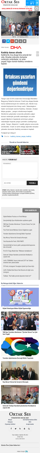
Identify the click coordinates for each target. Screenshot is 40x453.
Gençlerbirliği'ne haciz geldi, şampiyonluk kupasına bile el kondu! (19, 246)
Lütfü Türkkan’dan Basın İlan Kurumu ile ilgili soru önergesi (18, 271)
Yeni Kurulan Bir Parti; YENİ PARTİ (13, 241)
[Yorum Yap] (24, 41)
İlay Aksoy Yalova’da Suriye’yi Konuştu (15, 237)
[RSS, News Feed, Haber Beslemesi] (20, 428)
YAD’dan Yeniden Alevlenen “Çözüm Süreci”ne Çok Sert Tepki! (19, 225)
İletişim (10, 422)
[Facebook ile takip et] (11, 428)
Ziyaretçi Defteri (10, 424)
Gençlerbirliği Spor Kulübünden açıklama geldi (17, 220)
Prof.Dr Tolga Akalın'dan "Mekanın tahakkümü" (17, 251)
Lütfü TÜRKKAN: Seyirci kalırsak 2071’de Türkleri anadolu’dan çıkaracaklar (18, 261)
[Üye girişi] (24, 428)
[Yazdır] (20, 41)
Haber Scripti (21, 451)
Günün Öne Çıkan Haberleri (10, 445)
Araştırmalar (30, 424)
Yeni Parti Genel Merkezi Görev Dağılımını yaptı (17, 230)
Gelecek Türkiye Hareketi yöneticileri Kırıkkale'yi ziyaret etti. (17, 256)
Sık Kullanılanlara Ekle (30, 420)
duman (18, 136)
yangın (23, 136)
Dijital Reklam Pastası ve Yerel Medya (15, 216)
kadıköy (28, 136)
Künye (10, 420)
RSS (30, 422)
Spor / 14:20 (17, 8)
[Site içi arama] (29, 428)
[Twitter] (8, 41)
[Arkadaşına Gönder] (16, 41)
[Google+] (12, 41)
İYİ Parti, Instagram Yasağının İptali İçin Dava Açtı (18, 266)
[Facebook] (4, 41)
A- (38, 55)
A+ (37, 52)
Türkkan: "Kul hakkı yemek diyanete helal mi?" (17, 276)
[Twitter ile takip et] (15, 428)
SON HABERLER (31, 210)
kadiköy (12, 136)
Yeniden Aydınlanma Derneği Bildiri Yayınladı (17, 234)
